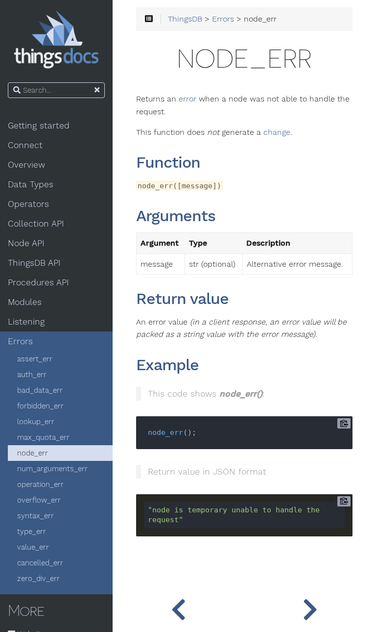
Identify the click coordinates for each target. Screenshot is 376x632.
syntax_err (35, 515)
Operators (28, 204)
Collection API (36, 223)
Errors (20, 341)
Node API (26, 243)
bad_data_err (40, 390)
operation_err (40, 484)
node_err (32, 453)
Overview (26, 165)
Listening (26, 322)
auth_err (32, 374)
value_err (33, 547)
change (276, 132)
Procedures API (38, 282)
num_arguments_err (52, 468)
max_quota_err (43, 437)
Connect (25, 145)
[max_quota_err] (178, 607)
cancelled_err (40, 562)
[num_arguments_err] (310, 607)
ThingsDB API (34, 263)
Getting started (39, 125)
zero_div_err (38, 578)
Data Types (30, 184)
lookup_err (35, 421)
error (187, 99)
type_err (31, 531)
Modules (25, 302)
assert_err (34, 358)
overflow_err (39, 500)
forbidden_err (40, 406)
